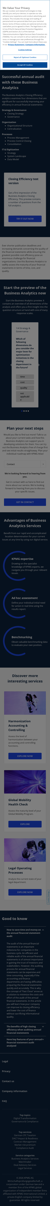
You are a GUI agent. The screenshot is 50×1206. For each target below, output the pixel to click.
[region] (25, 35)
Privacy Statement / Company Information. (26, 44)
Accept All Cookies (25, 65)
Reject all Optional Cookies (25, 57)
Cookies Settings (25, 50)
